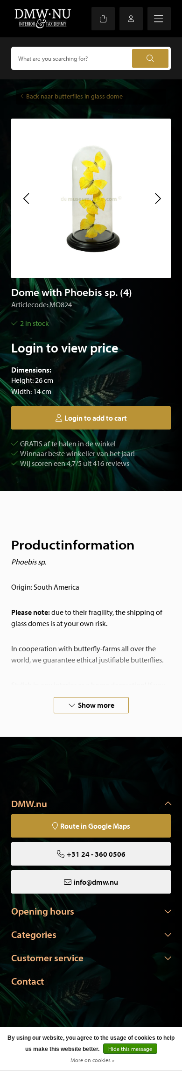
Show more (96, 705)
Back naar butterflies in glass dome (74, 96)
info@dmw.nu (96, 882)
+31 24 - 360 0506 (96, 854)
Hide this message (130, 1048)
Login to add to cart (95, 418)
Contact (27, 981)
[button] (26, 198)
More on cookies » (92, 1060)
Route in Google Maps (95, 826)
